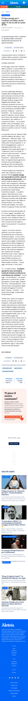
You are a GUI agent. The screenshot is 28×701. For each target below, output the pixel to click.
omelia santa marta (7, 368)
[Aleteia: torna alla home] (14, 2)
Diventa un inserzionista (14, 690)
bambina (5, 588)
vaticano (8, 11)
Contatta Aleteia (14, 693)
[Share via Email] (21, 50)
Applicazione (14, 663)
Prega (17, 6)
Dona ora (3, 6)
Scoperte (14, 655)
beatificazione (6, 477)
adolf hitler (5, 507)
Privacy (14, 696)
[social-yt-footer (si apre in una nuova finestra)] (9, 678)
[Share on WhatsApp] (24, 50)
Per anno (14, 672)
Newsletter (14, 661)
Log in (18, 438)
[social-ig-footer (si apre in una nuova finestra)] (18, 678)
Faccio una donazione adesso (12, 417)
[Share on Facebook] (13, 50)
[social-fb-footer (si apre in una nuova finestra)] (12, 678)
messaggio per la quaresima (9, 536)
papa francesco (18, 368)
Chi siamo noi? (14, 685)
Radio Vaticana (18, 27)
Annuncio (14, 665)
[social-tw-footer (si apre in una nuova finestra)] (15, 678)
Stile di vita (14, 650)
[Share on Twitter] (18, 50)
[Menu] (4, 3)
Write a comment (14, 443)
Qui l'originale (6, 352)
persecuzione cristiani (7, 371)
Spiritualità (14, 653)
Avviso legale (14, 688)
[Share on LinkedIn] (16, 50)
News (2, 11)
